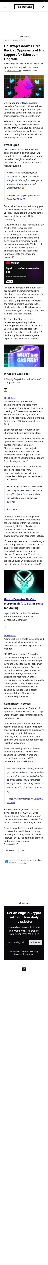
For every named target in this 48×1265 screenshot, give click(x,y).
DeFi (23, 40)
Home (6, 40)
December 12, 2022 (16, 199)
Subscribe (35, 942)
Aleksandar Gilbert (14, 71)
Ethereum (10, 850)
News (15, 40)
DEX (22, 850)
